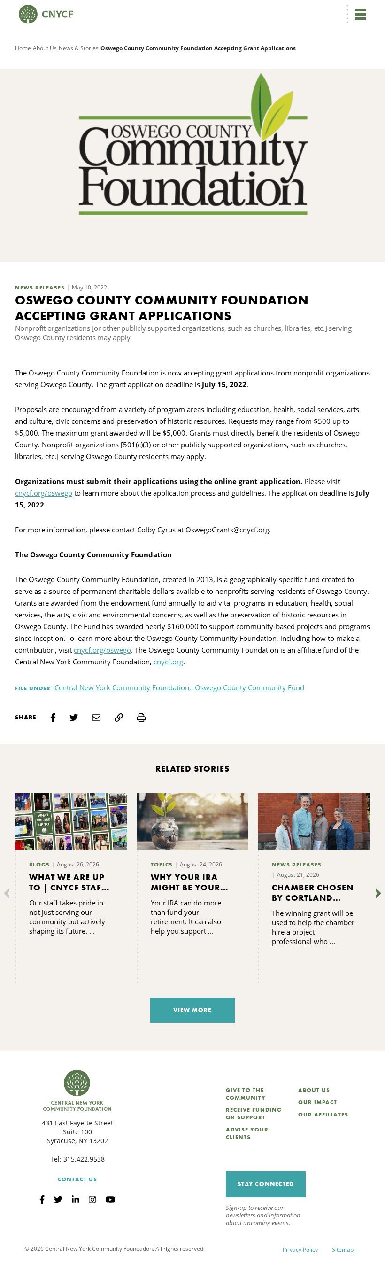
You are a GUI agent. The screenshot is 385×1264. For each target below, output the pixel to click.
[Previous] (8, 893)
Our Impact (317, 1102)
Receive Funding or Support (254, 1113)
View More (192, 1010)
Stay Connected (266, 1184)
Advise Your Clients (247, 1133)
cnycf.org (168, 661)
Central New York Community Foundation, (122, 687)
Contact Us (77, 1179)
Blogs (39, 864)
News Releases (40, 287)
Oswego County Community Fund (249, 687)
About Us (45, 48)
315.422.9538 (84, 1159)
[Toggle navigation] (360, 14)
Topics (162, 864)
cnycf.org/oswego (43, 493)
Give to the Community (246, 1093)
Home (23, 48)
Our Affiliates (323, 1114)
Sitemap (343, 1250)
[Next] (376, 893)
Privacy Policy (300, 1250)
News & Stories (79, 48)
